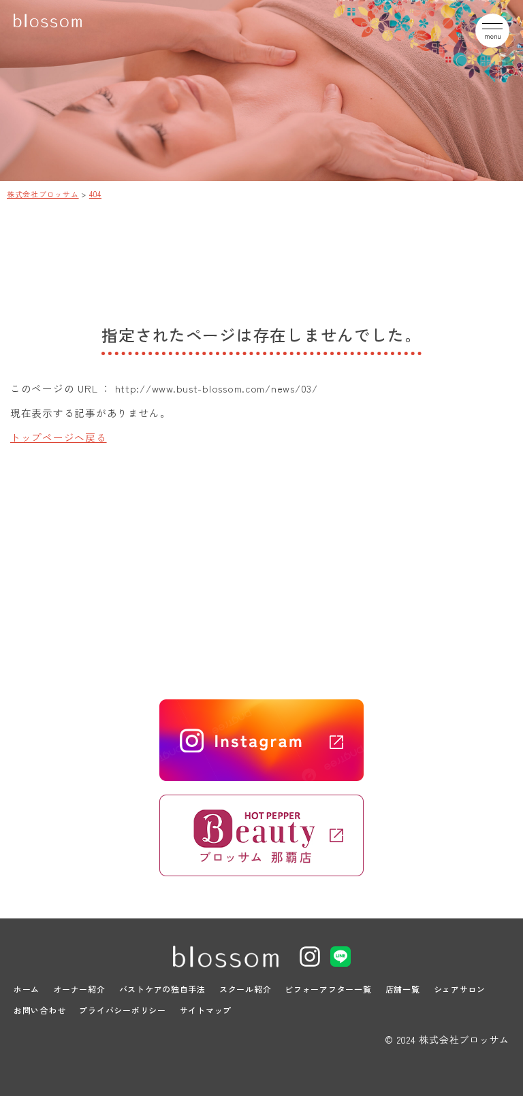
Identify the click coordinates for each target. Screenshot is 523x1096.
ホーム (26, 989)
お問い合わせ (39, 1010)
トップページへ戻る (58, 437)
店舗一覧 (402, 989)
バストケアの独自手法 (162, 989)
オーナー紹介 (79, 989)
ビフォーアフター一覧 (328, 989)
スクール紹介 (245, 989)
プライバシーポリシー (122, 1010)
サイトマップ (206, 1010)
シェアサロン (460, 989)
